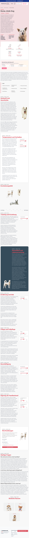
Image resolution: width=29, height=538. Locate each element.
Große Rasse (2, 13)
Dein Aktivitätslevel (21, 64)
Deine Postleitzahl (4, 439)
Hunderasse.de (3, 3)
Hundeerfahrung (12, 64)
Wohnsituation (3, 64)
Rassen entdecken (8, 3)
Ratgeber (12, 3)
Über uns (14, 3)
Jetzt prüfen (4, 68)
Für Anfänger (7, 13)
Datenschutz (15, 534)
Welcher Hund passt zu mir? (25, 3)
